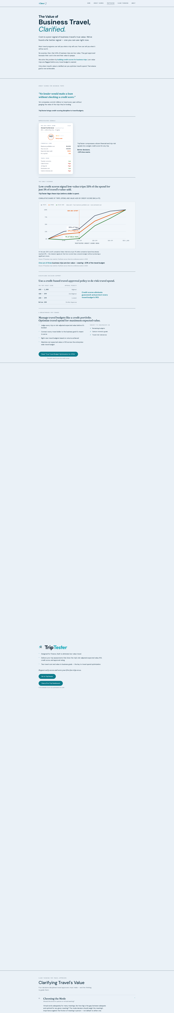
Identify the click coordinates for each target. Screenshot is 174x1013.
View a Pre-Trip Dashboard (50, 683)
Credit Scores (99, 3)
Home (88, 3)
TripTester (110, 3)
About (133, 3)
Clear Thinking (123, 3)
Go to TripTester (47, 676)
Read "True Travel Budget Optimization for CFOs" (58, 354)
